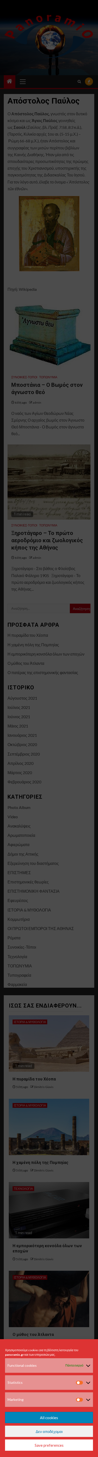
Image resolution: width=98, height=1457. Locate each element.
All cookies (49, 1417)
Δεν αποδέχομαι (49, 1431)
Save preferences (49, 1445)
